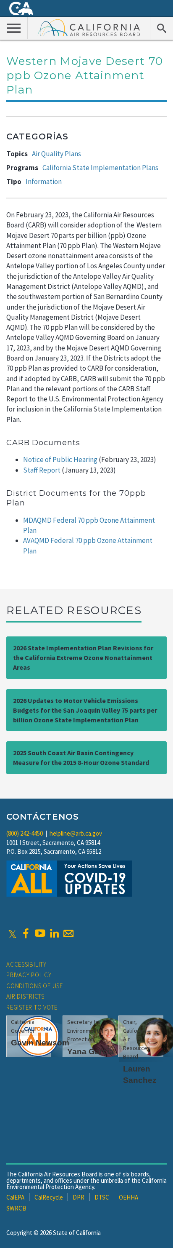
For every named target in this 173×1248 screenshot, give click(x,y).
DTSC (101, 1197)
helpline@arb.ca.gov (76, 833)
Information (44, 181)
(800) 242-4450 (24, 833)
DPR (78, 1197)
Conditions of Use (34, 986)
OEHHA (128, 1197)
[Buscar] (161, 28)
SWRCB (16, 1208)
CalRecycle (48, 1197)
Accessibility (26, 964)
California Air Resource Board (89, 27)
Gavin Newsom (40, 1042)
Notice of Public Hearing (61, 459)
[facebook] (25, 933)
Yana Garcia (90, 1051)
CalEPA (15, 1197)
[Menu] (14, 28)
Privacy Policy (29, 975)
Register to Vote (32, 1007)
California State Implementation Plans (100, 167)
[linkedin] (54, 933)
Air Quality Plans (56, 153)
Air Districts (25, 996)
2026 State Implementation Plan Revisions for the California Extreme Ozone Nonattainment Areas (83, 657)
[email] (68, 933)
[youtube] (39, 933)
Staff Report (41, 470)
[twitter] (12, 933)
